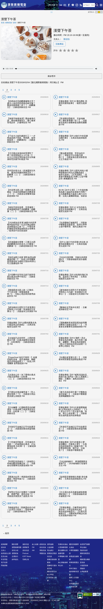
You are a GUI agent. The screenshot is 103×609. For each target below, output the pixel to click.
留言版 (49, 568)
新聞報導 (26, 547)
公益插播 (50, 547)
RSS (81, 5)
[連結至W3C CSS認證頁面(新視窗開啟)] (97, 594)
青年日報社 (73, 568)
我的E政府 (84, 550)
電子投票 (4, 562)
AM (33, 550)
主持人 (3, 550)
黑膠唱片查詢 (52, 565)
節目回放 (43, 547)
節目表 (3, 547)
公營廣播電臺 (63, 547)
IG (77, 5)
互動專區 (60, 44)
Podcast (25, 553)
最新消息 (26, 544)
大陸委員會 (84, 565)
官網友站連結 (63, 544)
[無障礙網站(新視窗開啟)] (87, 594)
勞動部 (82, 568)
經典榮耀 (4, 544)
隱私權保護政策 (6, 594)
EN (57, 5)
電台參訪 (50, 550)
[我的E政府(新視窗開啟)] (80, 596)
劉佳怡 (67, 39)
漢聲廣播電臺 (13, 5)
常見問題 (4, 559)
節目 (14, 23)
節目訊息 (26, 550)
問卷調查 (4, 565)
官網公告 (26, 559)
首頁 (2, 23)
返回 (7, 533)
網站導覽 (51, 5)
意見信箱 (4, 556)
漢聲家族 (15, 553)
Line (73, 5)
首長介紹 (15, 550)
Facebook (69, 5)
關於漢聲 (15, 544)
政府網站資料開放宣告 (34, 594)
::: (51, 12)
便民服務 (50, 544)
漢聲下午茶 (22, 23)
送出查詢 (97, 5)
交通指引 (15, 556)
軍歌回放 (43, 550)
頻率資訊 (15, 559)
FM (33, 547)
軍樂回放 (43, 553)
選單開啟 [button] (101, 5)
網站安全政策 (19, 594)
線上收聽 (61, 5)
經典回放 (65, 5)
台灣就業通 (84, 571)
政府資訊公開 (6, 553)
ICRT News (27, 556)
